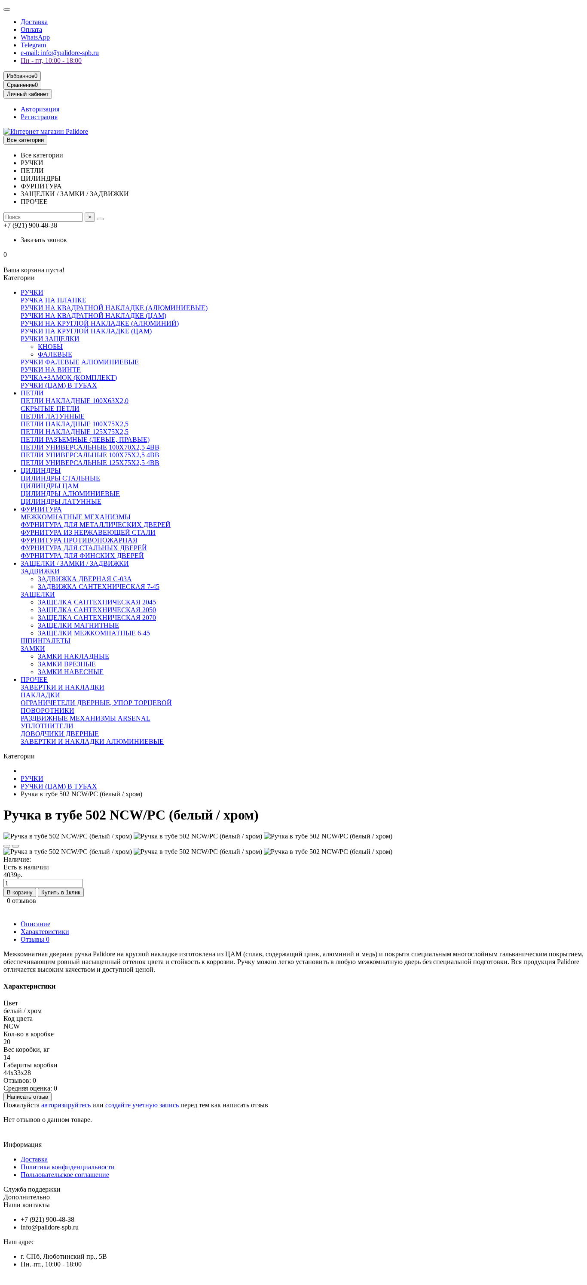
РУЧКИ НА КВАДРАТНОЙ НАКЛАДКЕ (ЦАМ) (93, 315)
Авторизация (40, 109)
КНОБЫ (50, 346)
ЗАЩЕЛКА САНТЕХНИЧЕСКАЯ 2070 (97, 617)
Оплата (31, 29)
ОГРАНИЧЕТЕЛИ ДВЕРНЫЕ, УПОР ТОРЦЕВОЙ (96, 702)
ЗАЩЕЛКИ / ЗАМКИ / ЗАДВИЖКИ (75, 563)
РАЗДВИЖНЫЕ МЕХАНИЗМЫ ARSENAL (85, 718)
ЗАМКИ (33, 648)
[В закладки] (6, 846)
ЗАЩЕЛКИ (38, 594)
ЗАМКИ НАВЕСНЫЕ (71, 671)
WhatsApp (35, 37)
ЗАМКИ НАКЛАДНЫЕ (73, 656)
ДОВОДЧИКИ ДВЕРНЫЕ (60, 733)
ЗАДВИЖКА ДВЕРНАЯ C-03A (85, 578)
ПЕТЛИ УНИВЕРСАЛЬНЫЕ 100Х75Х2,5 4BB (90, 455)
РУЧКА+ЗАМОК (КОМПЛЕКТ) (69, 377)
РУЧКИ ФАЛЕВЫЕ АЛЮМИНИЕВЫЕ (80, 362)
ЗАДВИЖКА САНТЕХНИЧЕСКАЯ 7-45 (98, 586)
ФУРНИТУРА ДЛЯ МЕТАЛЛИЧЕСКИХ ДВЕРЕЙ (96, 524)
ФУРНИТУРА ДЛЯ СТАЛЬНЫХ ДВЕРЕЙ (84, 548)
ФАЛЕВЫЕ (55, 354)
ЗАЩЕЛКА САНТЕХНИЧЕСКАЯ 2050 (97, 609)
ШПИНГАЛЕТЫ (45, 640)
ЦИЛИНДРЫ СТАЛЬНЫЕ (60, 478)
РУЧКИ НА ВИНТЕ (51, 369)
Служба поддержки (32, 1189)
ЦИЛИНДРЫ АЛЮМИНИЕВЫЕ (70, 493)
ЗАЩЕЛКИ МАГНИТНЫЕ (78, 625)
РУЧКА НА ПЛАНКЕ (53, 300)
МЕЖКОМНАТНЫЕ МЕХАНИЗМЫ (76, 517)
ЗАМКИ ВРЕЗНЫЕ (67, 664)
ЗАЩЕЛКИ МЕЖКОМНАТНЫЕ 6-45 (94, 633)
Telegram (33, 45)
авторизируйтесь (66, 1105)
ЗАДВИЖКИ (40, 571)
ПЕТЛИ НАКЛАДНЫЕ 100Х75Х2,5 (74, 424)
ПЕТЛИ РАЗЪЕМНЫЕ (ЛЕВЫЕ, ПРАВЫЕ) (85, 439)
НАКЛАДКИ (40, 695)
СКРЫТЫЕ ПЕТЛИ (50, 408)
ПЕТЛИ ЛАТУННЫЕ (53, 416)
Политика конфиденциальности (68, 1167)
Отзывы (35, 939)
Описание (35, 924)
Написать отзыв (27, 1097)
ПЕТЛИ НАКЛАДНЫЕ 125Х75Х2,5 (74, 431)
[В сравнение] (15, 846)
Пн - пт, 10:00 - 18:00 (51, 60)
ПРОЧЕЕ (34, 679)
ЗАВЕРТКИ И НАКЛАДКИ (62, 687)
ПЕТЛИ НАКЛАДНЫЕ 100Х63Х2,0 (74, 400)
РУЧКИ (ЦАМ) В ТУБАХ (59, 385)
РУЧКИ (32, 292)
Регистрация (39, 116)
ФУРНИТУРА (41, 509)
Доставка (34, 21)
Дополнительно (26, 1197)
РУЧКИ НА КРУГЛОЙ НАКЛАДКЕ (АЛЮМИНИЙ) (100, 323)
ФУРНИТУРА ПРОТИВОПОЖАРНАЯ (79, 540)
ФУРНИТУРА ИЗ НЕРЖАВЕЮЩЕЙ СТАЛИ (88, 532)
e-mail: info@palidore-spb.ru (60, 52)
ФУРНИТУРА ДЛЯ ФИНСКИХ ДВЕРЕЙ (82, 555)
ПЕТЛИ (32, 393)
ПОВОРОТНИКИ (47, 710)
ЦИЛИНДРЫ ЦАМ (50, 486)
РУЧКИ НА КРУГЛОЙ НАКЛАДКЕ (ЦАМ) (86, 331)
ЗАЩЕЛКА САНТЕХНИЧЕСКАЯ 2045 (97, 602)
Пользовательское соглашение (65, 1174)
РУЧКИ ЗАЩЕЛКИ (50, 338)
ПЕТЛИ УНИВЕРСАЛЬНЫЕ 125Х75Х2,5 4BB (90, 462)
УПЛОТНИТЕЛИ (47, 726)
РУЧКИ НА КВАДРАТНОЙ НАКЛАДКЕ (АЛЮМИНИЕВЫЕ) (114, 307)
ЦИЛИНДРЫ (41, 470)
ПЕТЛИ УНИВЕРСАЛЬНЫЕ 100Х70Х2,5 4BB (90, 447)
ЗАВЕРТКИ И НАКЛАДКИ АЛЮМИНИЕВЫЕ (92, 741)
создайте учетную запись (142, 1105)
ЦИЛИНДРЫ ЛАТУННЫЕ (61, 501)
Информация (22, 1144)
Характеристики (45, 931)
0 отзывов (21, 900)
